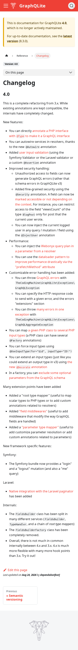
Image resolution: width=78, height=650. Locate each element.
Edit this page (17, 570)
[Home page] (6, 56)
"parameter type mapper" (40, 427)
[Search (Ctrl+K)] (71, 5)
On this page (14, 72)
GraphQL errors (48, 278)
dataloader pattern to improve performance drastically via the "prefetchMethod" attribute (43, 262)
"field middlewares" (33, 411)
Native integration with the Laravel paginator (41, 491)
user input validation (34, 152)
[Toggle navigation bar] (6, 6)
